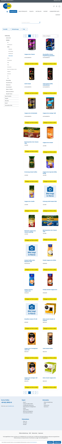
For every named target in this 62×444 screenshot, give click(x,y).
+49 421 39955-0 (10, 0)
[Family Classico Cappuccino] (31, 280)
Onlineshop (7, 35)
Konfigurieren (57, 442)
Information (46, 400)
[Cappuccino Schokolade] (31, 103)
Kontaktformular (11, 406)
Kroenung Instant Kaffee (30, 172)
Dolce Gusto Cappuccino (49, 377)
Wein (8, 78)
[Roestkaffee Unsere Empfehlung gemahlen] (50, 44)
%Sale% (6, 98)
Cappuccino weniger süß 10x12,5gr (30, 378)
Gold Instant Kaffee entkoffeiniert (48, 84)
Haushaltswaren (9, 82)
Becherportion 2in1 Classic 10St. (50, 231)
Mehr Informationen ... (33, 442)
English (59, 0)
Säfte (8, 62)
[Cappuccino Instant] (50, 133)
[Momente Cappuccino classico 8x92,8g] (31, 221)
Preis (24, 29)
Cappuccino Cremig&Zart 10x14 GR (31, 349)
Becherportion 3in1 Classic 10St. (31, 142)
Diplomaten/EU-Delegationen (29, 406)
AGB (45, 403)
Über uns (25, 421)
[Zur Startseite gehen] (7, 6)
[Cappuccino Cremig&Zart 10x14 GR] (31, 339)
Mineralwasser (9, 60)
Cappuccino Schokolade (30, 113)
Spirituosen (9, 73)
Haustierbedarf (9, 87)
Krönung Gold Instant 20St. (50, 201)
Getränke (7, 40)
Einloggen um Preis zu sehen (31, 63)
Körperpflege (8, 80)
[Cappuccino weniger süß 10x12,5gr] (31, 368)
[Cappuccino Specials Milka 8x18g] (50, 162)
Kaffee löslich (10, 55)
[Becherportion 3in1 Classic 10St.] (31, 132)
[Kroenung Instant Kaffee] (31, 162)
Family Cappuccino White (49, 260)
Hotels (24, 408)
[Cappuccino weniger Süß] (50, 103)
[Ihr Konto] (56, 6)
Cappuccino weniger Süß (49, 113)
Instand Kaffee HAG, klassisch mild (29, 261)
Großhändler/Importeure (28, 405)
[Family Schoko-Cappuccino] (50, 280)
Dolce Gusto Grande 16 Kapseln (49, 319)
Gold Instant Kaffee (48, 348)
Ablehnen (50, 442)
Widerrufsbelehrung (48, 402)
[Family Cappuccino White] (50, 250)
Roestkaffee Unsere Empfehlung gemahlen (48, 55)
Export (6, 103)
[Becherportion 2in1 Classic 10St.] (50, 220)
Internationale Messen (28, 412)
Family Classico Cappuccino (28, 290)
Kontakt (24, 424)
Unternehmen (25, 419)
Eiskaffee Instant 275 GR (30, 319)
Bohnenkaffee (10, 51)
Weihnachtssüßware (10, 91)
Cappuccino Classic (29, 54)
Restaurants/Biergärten (28, 411)
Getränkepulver (9, 44)
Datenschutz (46, 405)
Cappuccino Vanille (29, 201)
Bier (8, 42)
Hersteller (5, 29)
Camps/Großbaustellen (28, 403)
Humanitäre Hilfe (8, 105)
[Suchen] (53, 6)
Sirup (8, 64)
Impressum (46, 406)
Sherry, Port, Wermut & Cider (12, 69)
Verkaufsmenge (15, 29)
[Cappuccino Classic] (31, 44)
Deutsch (55, 0)
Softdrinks (9, 71)
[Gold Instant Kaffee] (50, 339)
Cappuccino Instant (48, 142)
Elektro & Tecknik (9, 89)
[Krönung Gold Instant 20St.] (50, 191)
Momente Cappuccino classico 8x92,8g (30, 231)
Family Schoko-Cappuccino (50, 289)
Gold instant (27, 83)
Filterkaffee (10, 49)
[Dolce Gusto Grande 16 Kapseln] (50, 309)
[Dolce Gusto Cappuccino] (50, 368)
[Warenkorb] (59, 6)
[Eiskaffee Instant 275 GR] (31, 309)
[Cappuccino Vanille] (31, 191)
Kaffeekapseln (10, 53)
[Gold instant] (31, 74)
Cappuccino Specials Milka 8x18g (50, 172)
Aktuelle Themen (9, 93)
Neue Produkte (8, 96)
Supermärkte (26, 409)
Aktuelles (7, 100)
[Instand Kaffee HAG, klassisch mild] (31, 250)
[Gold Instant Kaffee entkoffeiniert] (50, 74)
